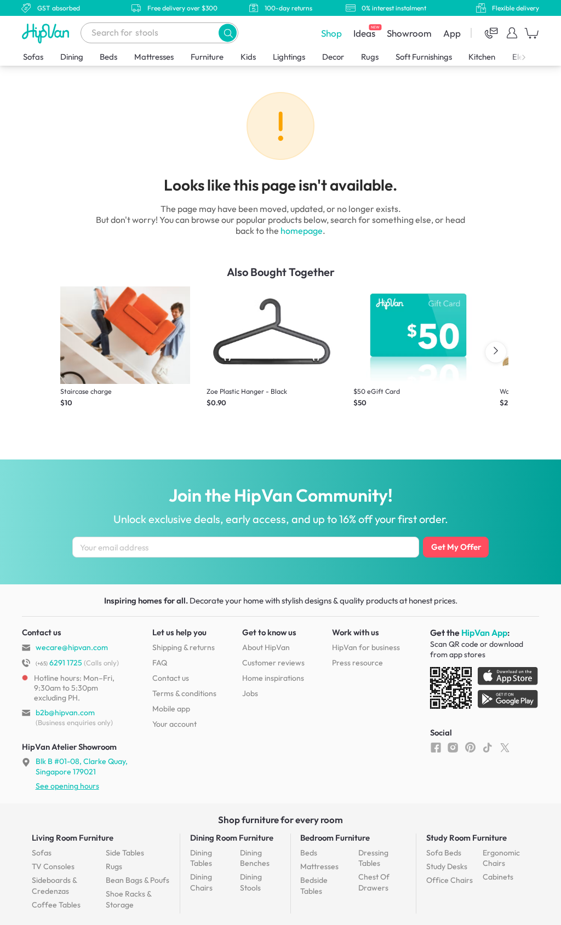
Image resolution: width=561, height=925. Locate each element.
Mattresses (154, 56)
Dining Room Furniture (231, 837)
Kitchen (481, 56)
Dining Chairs (201, 882)
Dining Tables (201, 858)
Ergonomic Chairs (501, 858)
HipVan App (484, 632)
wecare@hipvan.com (72, 647)
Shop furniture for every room (280, 819)
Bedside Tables (314, 885)
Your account (174, 724)
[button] (228, 33)
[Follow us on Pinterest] (470, 747)
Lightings (289, 56)
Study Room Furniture (466, 837)
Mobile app (171, 709)
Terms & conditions (184, 693)
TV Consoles (53, 866)
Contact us (170, 678)
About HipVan (266, 647)
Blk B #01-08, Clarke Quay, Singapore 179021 (82, 766)
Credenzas (54, 885)
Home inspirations (273, 678)
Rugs (370, 56)
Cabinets (498, 877)
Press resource (357, 663)
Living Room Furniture (72, 837)
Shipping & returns (183, 647)
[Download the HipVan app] (485, 690)
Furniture (207, 56)
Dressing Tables (373, 858)
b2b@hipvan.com (65, 712)
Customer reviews (273, 663)
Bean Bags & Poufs (137, 880)
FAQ (159, 663)
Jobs (250, 693)
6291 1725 (59, 663)
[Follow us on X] (505, 747)
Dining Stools (251, 882)
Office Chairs (449, 880)
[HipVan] (46, 33)
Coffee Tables (56, 905)
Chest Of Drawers (374, 882)
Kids (248, 56)
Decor (333, 56)
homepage (301, 230)
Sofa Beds (443, 853)
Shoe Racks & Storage (128, 899)
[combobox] (159, 32)
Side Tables (125, 853)
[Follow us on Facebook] (436, 747)
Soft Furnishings (424, 56)
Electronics (531, 56)
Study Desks (446, 866)
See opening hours (67, 786)
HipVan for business (366, 647)
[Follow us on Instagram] (453, 747)
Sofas (33, 56)
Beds (108, 56)
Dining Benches (255, 858)
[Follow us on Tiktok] (487, 747)
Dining (71, 56)
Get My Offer (456, 547)
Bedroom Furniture (335, 837)
